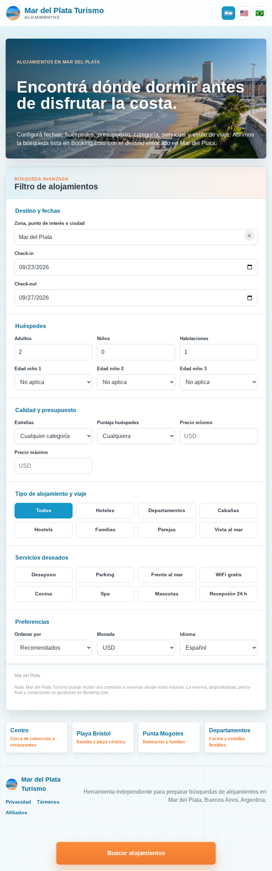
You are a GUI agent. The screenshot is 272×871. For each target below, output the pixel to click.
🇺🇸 (244, 13)
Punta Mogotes (164, 737)
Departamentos (229, 737)
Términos (48, 802)
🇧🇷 (259, 13)
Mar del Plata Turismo (41, 784)
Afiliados (16, 812)
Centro (32, 737)
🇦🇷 (228, 13)
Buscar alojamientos (136, 852)
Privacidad (18, 802)
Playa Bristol (100, 737)
